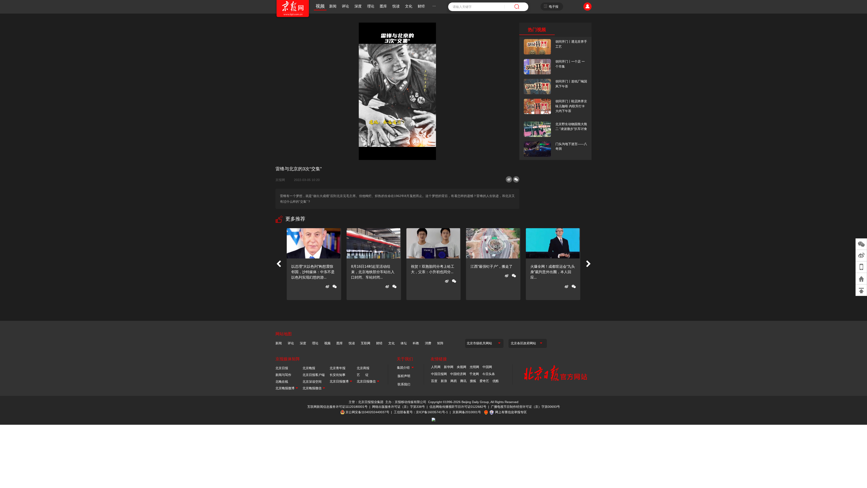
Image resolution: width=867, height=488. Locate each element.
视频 (320, 6)
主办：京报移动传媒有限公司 (405, 402)
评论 (345, 6)
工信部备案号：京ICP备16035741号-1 (421, 412)
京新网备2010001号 (466, 412)
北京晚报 (309, 368)
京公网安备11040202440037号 (367, 412)
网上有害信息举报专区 (511, 412)
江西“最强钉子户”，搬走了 (492, 266)
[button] (278, 264)
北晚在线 (281, 381)
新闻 (332, 6)
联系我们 (404, 384)
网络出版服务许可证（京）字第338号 (398, 406)
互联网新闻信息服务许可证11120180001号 (337, 406)
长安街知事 (337, 375)
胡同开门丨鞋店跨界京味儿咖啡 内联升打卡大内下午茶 (571, 106)
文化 (408, 6)
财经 (421, 6)
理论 (370, 6)
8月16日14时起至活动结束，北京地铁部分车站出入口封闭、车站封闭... (372, 272)
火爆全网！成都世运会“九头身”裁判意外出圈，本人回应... (552, 272)
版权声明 (404, 376)
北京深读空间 (312, 381)
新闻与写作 (283, 375)
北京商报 (363, 368)
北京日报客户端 (314, 375)
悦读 (396, 6)
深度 (358, 6)
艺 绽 (362, 375)
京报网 (282, 180)
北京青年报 (337, 368)
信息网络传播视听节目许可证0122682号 (457, 406)
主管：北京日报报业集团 (366, 402)
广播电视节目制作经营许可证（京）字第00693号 (525, 406)
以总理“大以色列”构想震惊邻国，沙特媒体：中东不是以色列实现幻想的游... (313, 272)
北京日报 (281, 368)
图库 (383, 6)
